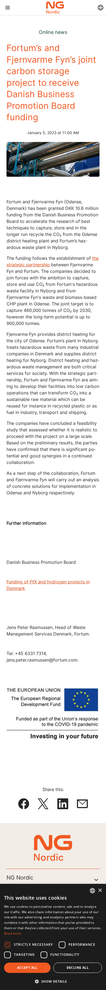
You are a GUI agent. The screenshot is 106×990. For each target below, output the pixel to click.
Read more (12, 933)
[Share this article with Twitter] (43, 804)
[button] (53, 981)
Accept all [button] (27, 967)
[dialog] (53, 937)
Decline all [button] (78, 967)
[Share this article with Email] (82, 804)
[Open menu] (7, 7)
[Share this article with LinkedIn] (62, 804)
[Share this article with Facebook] (23, 804)
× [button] (100, 890)
